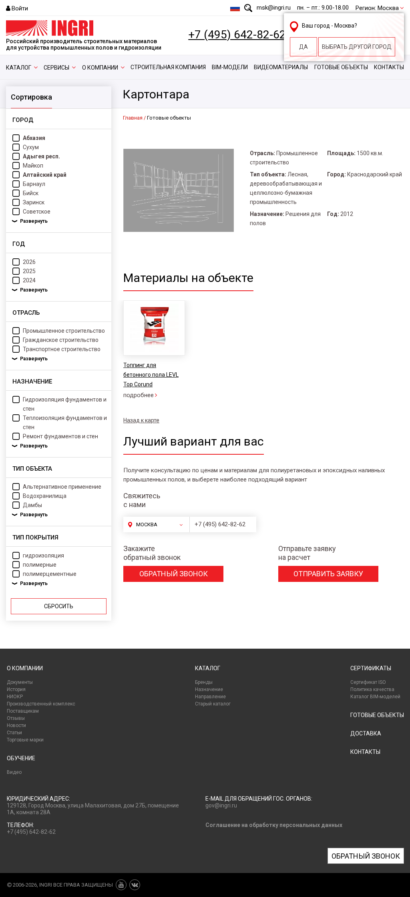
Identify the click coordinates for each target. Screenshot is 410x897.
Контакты (389, 67)
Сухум (31, 147)
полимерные (39, 564)
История (16, 689)
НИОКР (15, 696)
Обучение (21, 758)
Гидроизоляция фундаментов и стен (65, 404)
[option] (153, 350)
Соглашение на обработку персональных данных (273, 825)
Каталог (18, 67)
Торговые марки (25, 740)
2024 (29, 280)
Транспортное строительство (61, 349)
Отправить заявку (328, 573)
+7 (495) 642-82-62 (237, 34)
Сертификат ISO (368, 682)
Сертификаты (370, 668)
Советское (36, 211)
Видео (14, 772)
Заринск (33, 202)
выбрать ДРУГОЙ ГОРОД (357, 47)
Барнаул (34, 184)
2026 (29, 262)
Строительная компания (168, 67)
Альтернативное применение (62, 486)
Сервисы (56, 67)
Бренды (204, 682)
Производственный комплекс (41, 704)
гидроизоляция (43, 555)
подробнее (138, 395)
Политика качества (372, 689)
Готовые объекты (341, 67)
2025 (29, 271)
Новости (16, 725)
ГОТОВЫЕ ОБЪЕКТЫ (377, 715)
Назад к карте (141, 420)
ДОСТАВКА (365, 733)
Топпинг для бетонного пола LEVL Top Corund (151, 375)
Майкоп (33, 165)
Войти (20, 8)
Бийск (30, 193)
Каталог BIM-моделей (375, 696)
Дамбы (32, 505)
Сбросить (58, 606)
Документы (20, 682)
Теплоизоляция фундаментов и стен (65, 422)
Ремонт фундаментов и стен (60, 436)
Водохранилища (44, 496)
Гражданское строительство (60, 340)
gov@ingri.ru (221, 805)
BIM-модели (230, 67)
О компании (100, 67)
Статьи (14, 732)
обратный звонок (173, 573)
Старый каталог (213, 704)
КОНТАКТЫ (365, 752)
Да (303, 47)
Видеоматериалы (281, 67)
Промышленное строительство (64, 331)
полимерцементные (49, 574)
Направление (210, 696)
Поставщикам (23, 711)
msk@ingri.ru (274, 7)
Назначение (209, 689)
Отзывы (16, 718)
